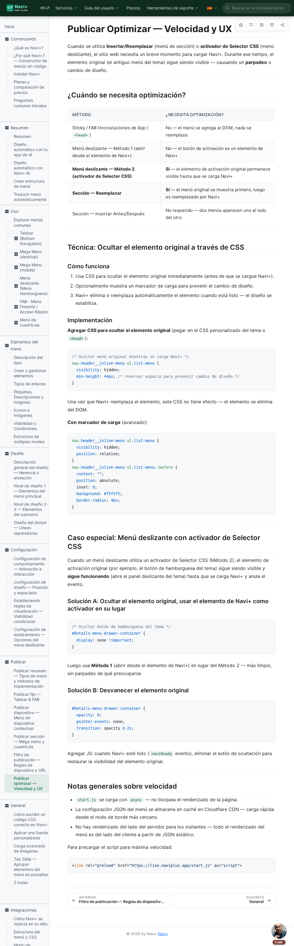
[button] (25, 39)
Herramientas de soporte (170, 7)
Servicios (63, 7)
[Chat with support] (279, 931)
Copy (265, 356)
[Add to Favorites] (251, 25)
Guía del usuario (99, 7)
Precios (133, 7)
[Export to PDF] (261, 25)
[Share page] (282, 25)
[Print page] (240, 25)
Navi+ (163, 934)
